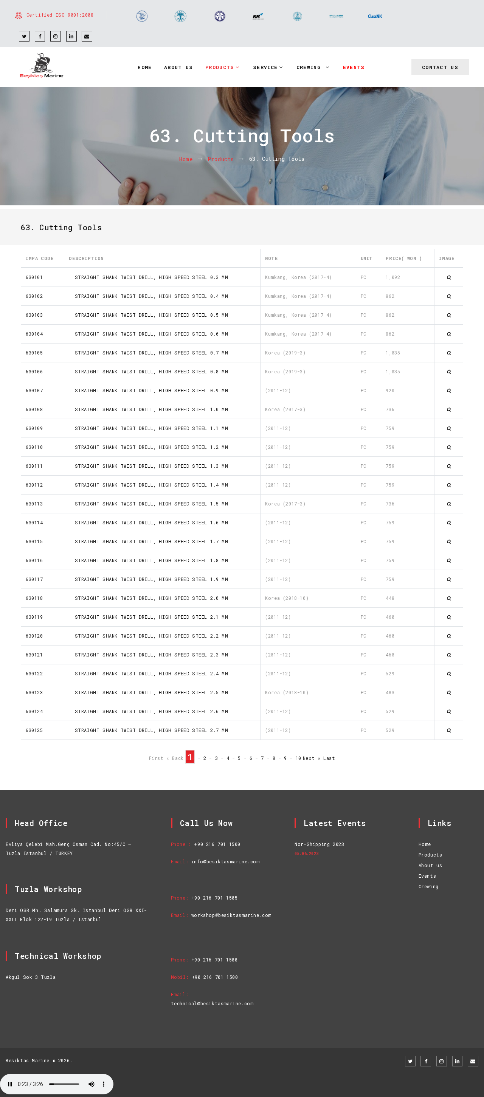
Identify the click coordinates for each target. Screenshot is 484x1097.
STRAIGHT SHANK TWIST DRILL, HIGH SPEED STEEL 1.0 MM (148, 409)
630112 (34, 485)
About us (430, 865)
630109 (34, 428)
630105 (34, 353)
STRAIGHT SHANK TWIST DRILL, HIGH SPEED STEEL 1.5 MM (148, 504)
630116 (34, 560)
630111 (34, 466)
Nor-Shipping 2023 (319, 844)
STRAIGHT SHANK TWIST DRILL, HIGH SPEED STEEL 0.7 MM (148, 353)
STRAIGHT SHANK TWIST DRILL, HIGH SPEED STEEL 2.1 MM (148, 617)
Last (329, 758)
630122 (34, 673)
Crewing (429, 886)
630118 (34, 598)
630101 (34, 277)
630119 (34, 617)
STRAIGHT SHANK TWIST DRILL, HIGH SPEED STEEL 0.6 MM (148, 334)
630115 (34, 541)
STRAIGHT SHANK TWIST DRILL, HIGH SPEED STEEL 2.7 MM (148, 730)
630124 (34, 711)
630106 (34, 371)
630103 (34, 315)
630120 (34, 636)
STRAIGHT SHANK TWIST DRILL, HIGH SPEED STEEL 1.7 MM (148, 541)
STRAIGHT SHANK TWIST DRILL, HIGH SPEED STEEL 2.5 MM (148, 692)
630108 (34, 409)
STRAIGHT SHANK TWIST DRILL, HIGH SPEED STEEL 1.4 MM (148, 485)
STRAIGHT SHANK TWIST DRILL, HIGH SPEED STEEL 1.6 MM (148, 522)
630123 (34, 692)
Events (427, 876)
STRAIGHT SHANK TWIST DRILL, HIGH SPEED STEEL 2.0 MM (148, 598)
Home (185, 159)
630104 (34, 334)
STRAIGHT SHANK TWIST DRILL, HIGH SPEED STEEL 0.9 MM (148, 390)
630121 (34, 655)
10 (298, 758)
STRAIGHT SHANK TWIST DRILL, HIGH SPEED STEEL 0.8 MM (148, 371)
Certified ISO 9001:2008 (60, 15)
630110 (34, 447)
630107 (34, 390)
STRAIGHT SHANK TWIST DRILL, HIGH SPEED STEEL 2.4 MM (148, 673)
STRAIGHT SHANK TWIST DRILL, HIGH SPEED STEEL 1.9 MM (148, 579)
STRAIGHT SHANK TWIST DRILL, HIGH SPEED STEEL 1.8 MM (148, 560)
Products (221, 159)
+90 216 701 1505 (214, 898)
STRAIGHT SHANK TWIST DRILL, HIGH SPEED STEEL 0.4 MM (148, 296)
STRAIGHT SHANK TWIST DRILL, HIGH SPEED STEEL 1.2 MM (148, 447)
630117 (34, 579)
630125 (34, 730)
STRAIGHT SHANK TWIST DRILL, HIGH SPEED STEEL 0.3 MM (148, 277)
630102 (34, 296)
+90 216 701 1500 (217, 844)
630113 (34, 504)
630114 (34, 522)
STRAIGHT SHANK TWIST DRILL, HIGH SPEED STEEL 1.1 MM (148, 428)
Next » (312, 758)
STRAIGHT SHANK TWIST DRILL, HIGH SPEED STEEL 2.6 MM (148, 711)
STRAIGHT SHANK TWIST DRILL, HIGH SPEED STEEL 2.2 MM (148, 636)
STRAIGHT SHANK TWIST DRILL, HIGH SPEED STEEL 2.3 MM (148, 655)
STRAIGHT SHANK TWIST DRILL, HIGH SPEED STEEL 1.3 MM (148, 466)
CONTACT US (440, 67)
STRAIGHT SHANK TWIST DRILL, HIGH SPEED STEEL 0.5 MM (148, 315)
